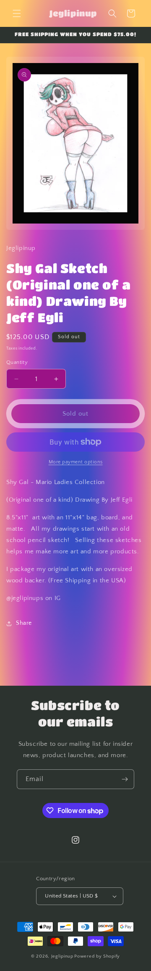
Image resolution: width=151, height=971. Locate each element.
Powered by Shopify (97, 956)
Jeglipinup (62, 956)
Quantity (17, 362)
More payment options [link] (76, 462)
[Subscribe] (124, 779)
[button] (17, 13)
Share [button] (24, 623)
